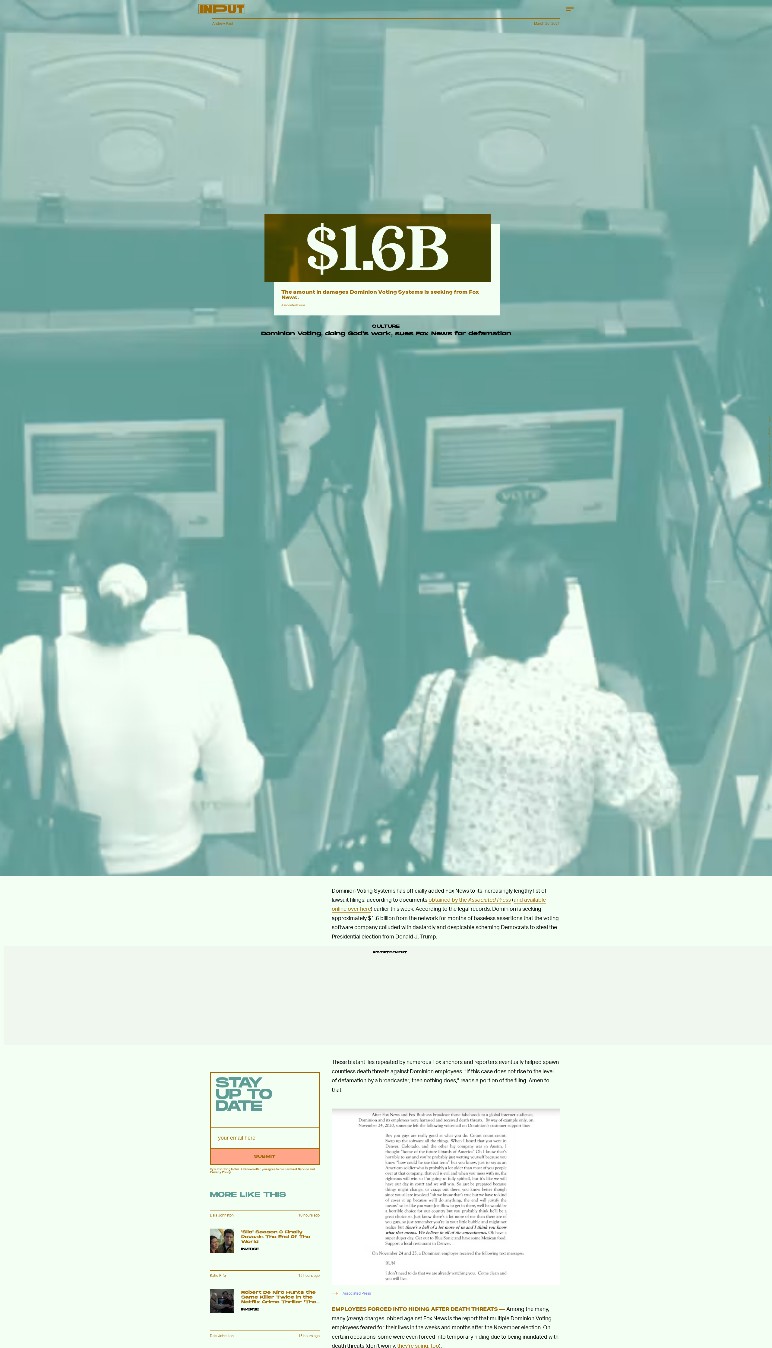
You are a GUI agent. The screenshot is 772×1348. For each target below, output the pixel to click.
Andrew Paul (222, 23)
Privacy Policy (220, 1172)
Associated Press (293, 305)
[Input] (221, 9)
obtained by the (470, 899)
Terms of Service (297, 1169)
